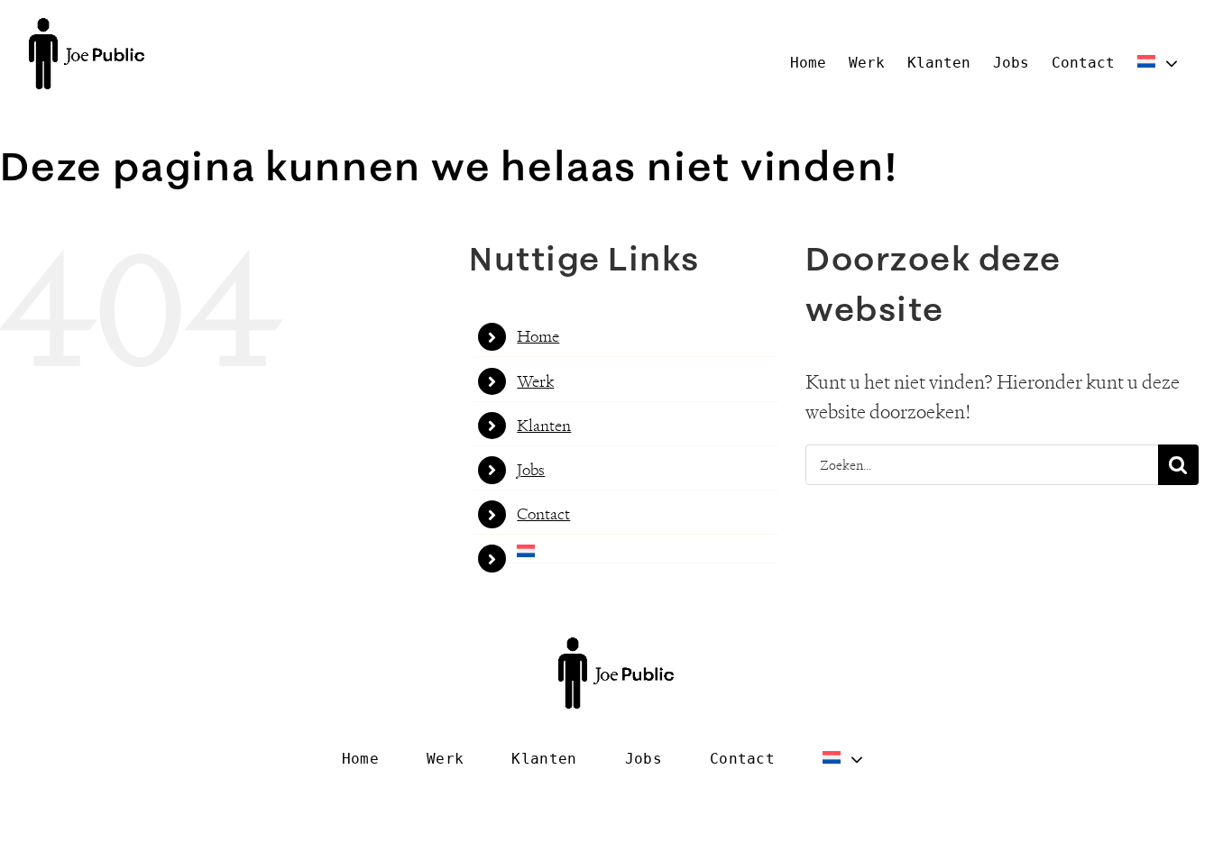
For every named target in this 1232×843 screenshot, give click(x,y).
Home (538, 336)
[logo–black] (86, 27)
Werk (535, 381)
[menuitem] (1159, 63)
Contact (543, 514)
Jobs (531, 470)
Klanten (544, 425)
